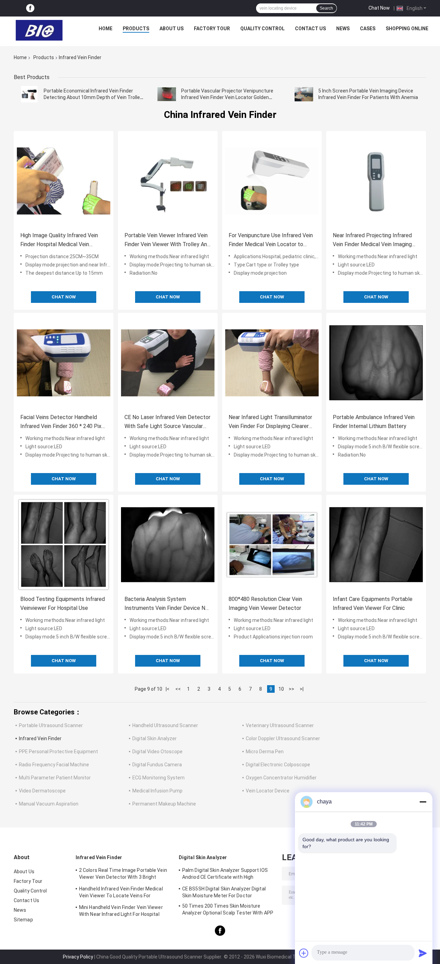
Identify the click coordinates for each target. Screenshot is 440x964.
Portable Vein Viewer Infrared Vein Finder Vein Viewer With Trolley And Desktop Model (167, 240)
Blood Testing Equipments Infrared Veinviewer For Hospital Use (62, 603)
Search (326, 8)
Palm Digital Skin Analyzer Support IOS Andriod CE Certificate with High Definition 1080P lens (225, 874)
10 (281, 689)
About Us (172, 28)
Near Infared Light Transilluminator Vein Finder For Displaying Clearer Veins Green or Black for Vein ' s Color (270, 422)
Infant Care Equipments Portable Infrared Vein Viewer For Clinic (372, 603)
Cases (367, 28)
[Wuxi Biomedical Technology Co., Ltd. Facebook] (30, 8)
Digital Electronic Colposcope (278, 764)
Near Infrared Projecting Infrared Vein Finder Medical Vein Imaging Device (372, 240)
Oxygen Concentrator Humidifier (281, 777)
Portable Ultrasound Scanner (51, 725)
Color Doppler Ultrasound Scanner (283, 738)
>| (302, 689)
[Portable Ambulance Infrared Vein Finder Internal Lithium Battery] (376, 362)
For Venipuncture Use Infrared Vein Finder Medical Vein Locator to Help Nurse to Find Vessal (271, 240)
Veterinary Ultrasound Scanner (280, 725)
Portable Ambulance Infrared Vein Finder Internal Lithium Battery (374, 421)
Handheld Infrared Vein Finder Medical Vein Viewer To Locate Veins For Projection (121, 893)
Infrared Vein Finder (40, 738)
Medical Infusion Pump (157, 790)
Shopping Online (407, 28)
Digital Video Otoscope (157, 751)
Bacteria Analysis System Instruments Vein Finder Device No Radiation (166, 604)
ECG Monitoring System (158, 777)
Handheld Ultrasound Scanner (165, 725)
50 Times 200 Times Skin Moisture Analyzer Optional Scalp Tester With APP (227, 909)
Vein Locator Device (267, 790)
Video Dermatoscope (42, 790)
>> (291, 689)
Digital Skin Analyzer (154, 738)
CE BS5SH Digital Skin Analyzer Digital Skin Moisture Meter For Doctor (224, 892)
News (343, 28)
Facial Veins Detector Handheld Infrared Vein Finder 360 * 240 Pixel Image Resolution (63, 422)
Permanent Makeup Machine (164, 804)
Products (136, 28)
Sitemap (23, 919)
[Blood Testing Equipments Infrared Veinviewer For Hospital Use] (63, 544)
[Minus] (423, 802)
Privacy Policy (78, 957)
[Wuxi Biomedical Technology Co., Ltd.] (39, 30)
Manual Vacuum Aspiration (48, 804)
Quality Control (262, 28)
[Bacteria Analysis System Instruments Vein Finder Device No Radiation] (167, 544)
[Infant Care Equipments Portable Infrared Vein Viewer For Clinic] (376, 544)
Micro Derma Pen (265, 751)
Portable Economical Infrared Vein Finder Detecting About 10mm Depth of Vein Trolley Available (93, 97)
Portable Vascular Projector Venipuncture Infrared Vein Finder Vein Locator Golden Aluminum (227, 97)
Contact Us (310, 28)
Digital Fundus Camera (157, 764)
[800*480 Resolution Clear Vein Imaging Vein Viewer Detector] (272, 544)
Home (105, 28)
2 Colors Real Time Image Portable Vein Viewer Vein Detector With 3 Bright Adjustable (123, 874)
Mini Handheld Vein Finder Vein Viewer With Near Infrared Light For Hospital (121, 911)
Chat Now (379, 8)
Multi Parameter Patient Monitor (55, 777)
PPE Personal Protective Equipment (58, 751)
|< (167, 689)
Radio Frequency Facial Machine (54, 764)
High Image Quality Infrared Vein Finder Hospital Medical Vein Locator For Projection (59, 240)
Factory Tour (212, 28)
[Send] (422, 953)
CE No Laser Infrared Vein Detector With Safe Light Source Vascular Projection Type (167, 422)
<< (178, 689)
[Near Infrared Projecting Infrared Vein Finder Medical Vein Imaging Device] (376, 181)
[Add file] (304, 953)
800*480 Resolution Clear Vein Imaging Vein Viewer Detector (265, 603)
